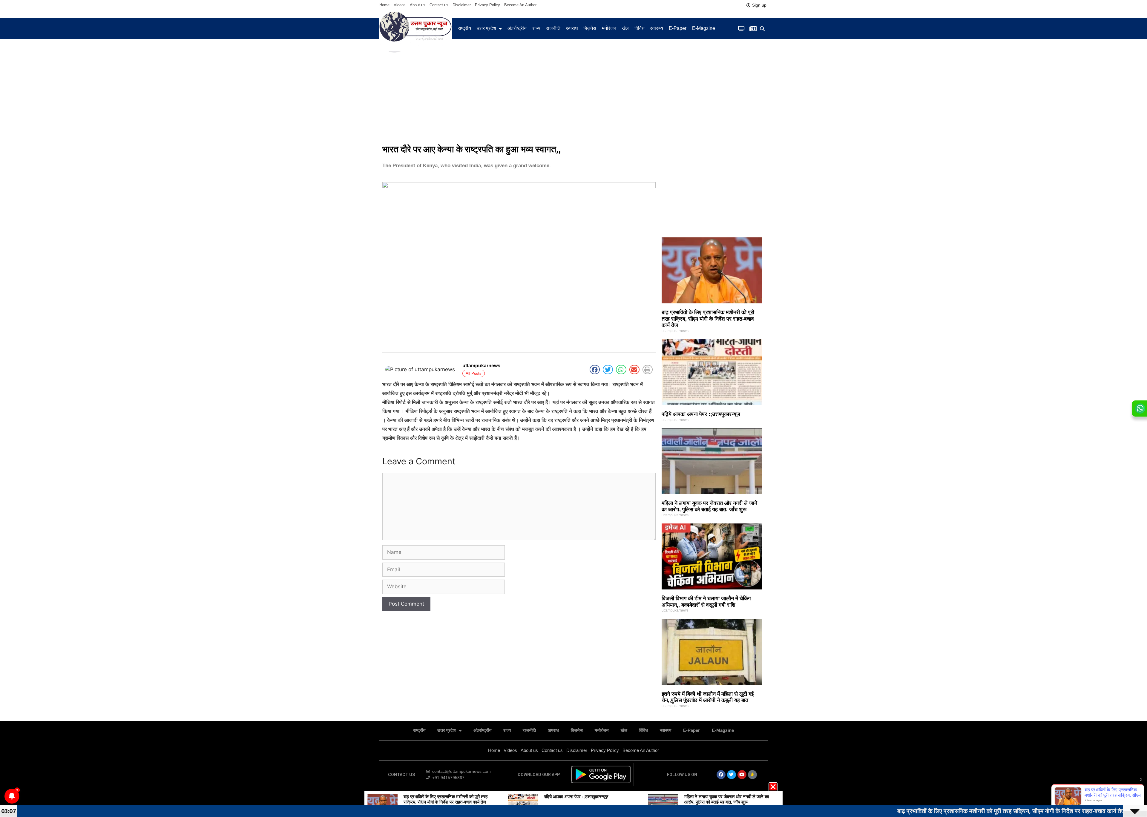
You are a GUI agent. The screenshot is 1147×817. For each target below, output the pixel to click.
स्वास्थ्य (656, 28)
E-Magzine (703, 28)
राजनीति (553, 28)
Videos (400, 5)
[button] (762, 29)
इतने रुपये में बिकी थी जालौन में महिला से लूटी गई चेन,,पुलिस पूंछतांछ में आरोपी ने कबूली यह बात (708, 697)
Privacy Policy (487, 5)
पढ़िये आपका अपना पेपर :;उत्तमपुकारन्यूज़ (701, 414)
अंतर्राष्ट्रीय (517, 28)
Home (384, 5)
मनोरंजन (609, 28)
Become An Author (520, 5)
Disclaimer (462, 5)
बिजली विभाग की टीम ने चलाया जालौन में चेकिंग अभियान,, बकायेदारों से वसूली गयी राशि (706, 601)
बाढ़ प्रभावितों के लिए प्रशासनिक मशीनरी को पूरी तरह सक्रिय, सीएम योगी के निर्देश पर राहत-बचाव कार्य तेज (708, 318)
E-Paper (677, 28)
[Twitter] (731, 774)
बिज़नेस (589, 28)
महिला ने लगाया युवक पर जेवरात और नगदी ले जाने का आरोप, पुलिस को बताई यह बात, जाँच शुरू (709, 506)
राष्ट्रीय (464, 28)
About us (417, 5)
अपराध (572, 28)
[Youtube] (741, 774)
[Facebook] (721, 774)
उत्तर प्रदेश (486, 28)
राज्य (536, 28)
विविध (639, 28)
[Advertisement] (573, 95)
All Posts (474, 373)
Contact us (439, 5)
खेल (625, 28)
